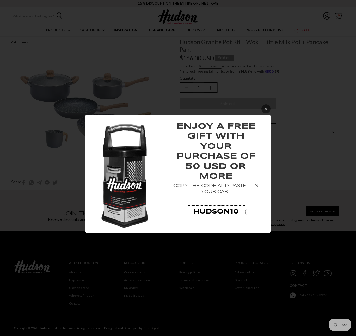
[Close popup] (266, 108)
